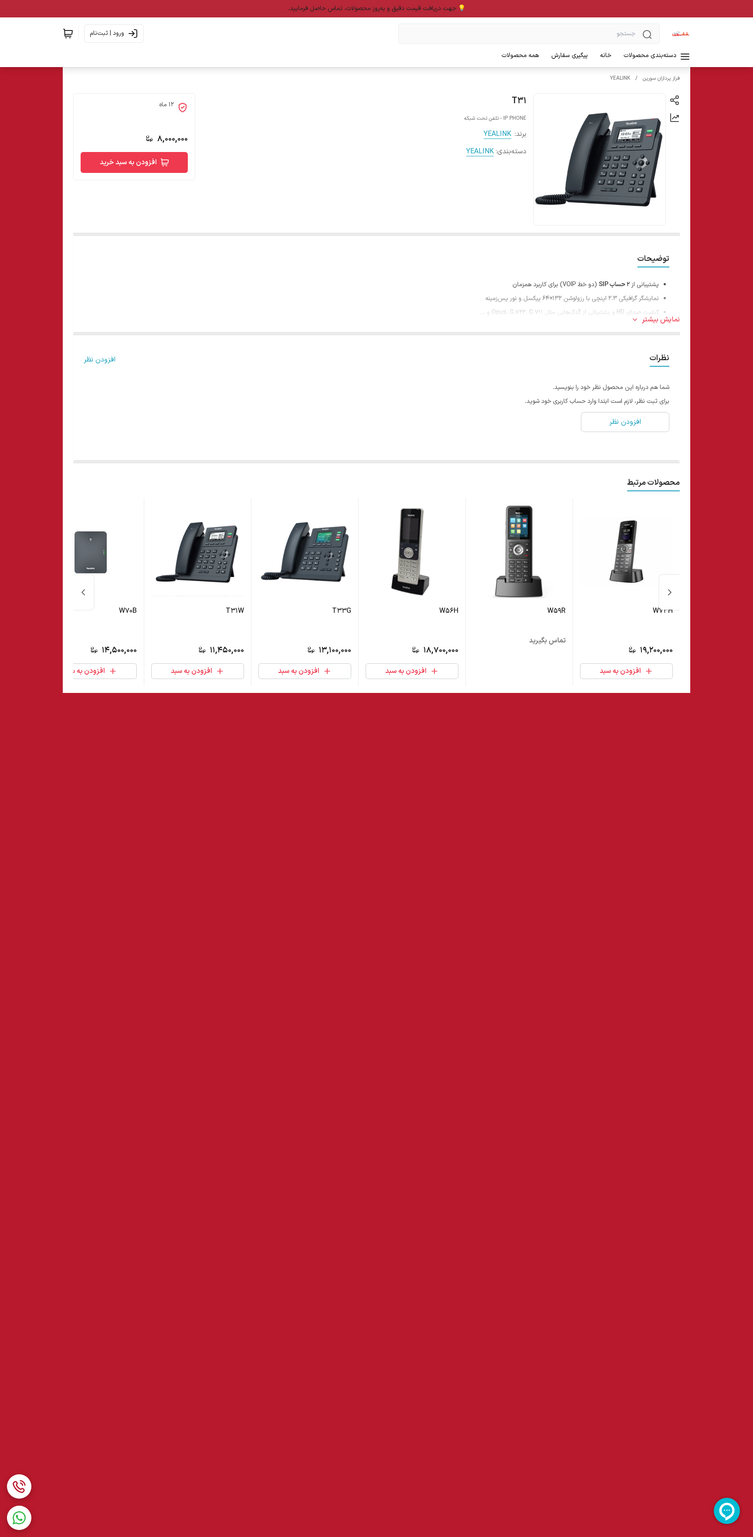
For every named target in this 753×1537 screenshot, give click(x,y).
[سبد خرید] (68, 33)
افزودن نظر (99, 360)
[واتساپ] (19, 1518)
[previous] (669, 592)
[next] (83, 592)
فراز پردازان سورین (661, 78)
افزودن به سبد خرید (128, 162)
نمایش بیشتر (661, 319)
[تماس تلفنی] (19, 1486)
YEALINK (620, 78)
